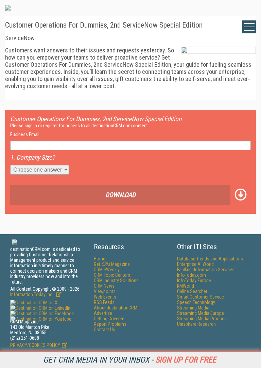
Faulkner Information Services (205, 269)
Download (120, 195)
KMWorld (185, 286)
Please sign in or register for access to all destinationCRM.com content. (79, 125)
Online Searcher (192, 291)
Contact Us (104, 329)
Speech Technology (196, 302)
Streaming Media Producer (202, 318)
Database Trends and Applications (210, 258)
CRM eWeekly (107, 269)
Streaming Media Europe (200, 313)
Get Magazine (112, 264)
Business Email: (25, 134)
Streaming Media (193, 307)
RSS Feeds (104, 302)
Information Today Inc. (32, 294)
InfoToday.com (191, 275)
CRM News (104, 286)
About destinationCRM (115, 307)
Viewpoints (105, 291)
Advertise (103, 313)
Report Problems (110, 324)
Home (99, 258)
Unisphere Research (196, 324)
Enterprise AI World (195, 264)
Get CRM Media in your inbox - (129, 360)
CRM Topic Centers (112, 275)
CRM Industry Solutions (116, 280)
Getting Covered (109, 318)
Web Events (105, 297)
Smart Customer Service (200, 297)
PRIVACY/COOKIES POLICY (35, 345)
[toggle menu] (249, 26)
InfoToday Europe (194, 280)
